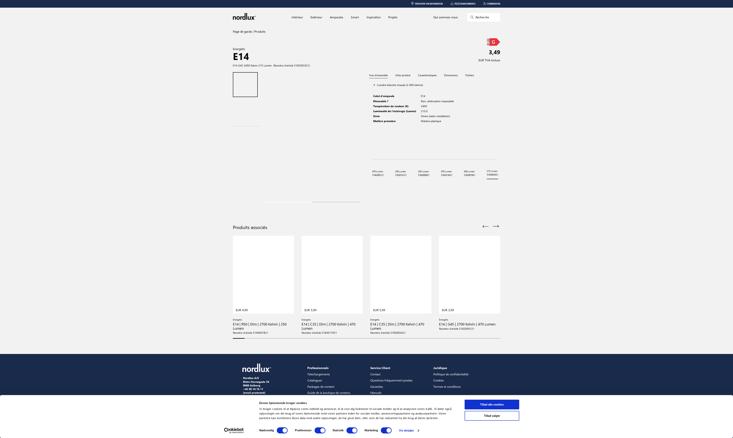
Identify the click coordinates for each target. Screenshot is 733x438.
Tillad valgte (492, 415)
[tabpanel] (434, 118)
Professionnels (318, 368)
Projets (392, 17)
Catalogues (314, 380)
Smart (355, 17)
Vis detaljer (406, 430)
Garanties (376, 387)
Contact (375, 374)
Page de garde (242, 31)
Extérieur (316, 17)
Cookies (438, 380)
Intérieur (297, 17)
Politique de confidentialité (450, 374)
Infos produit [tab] (402, 75)
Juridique (440, 368)
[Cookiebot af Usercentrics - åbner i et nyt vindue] (234, 430)
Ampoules (336, 17)
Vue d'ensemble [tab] (378, 75)
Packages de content (320, 387)
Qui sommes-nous (445, 17)
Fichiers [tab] (469, 75)
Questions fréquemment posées (391, 380)
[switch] (320, 430)
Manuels (376, 393)
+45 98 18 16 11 (253, 389)
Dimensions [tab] (451, 75)
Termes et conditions (447, 387)
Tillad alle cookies (492, 404)
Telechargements (318, 374)
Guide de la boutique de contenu (328, 393)
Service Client (380, 368)
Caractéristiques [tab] (427, 75)
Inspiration (373, 17)
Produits (260, 31)
